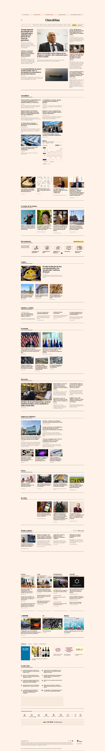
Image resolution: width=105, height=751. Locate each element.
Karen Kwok (55, 593)
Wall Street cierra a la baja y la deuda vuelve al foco (43, 190)
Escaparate (35, 643)
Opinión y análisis (27, 308)
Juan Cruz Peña (72, 197)
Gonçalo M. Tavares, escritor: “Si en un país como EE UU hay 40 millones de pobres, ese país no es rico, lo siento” (77, 516)
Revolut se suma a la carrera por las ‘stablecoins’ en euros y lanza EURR (41, 295)
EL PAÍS (68, 24)
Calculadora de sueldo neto (35, 252)
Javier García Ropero (46, 443)
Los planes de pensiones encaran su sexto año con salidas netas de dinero (27, 545)
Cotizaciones (67, 251)
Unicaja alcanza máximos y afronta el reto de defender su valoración (29, 124)
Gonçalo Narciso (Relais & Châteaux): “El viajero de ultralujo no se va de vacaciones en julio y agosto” (77, 56)
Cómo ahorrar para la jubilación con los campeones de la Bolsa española (59, 536)
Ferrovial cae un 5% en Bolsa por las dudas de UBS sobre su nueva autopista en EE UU (60, 400)
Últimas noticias (59, 748)
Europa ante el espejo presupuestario (57, 313)
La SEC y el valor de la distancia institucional (43, 313)
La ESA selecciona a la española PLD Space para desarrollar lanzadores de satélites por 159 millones (56, 459)
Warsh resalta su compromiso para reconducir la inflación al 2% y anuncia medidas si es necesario (31, 101)
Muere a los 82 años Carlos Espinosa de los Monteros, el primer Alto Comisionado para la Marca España (52, 55)
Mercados (24, 379)
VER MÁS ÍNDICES (51, 161)
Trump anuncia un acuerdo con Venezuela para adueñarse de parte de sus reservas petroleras (27, 35)
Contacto (22, 748)
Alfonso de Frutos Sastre (74, 594)
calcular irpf (24, 716)
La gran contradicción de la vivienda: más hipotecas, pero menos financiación (76, 313)
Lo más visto (25, 666)
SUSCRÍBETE (74, 25)
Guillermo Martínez (40, 518)
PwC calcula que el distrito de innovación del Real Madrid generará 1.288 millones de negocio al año (77, 32)
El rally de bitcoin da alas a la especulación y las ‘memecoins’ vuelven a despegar (52, 269)
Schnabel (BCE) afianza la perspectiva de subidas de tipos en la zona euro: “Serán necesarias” (76, 385)
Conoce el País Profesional (52, 722)
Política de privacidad (43, 748)
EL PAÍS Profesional (42, 643)
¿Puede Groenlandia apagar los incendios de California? (73, 631)
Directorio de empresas (78, 252)
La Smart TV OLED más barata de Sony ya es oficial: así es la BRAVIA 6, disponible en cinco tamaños (77, 597)
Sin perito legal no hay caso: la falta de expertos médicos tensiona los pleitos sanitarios (44, 596)
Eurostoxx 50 (61, 14)
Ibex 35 (24, 14)
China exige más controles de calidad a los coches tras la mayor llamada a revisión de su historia (53, 686)
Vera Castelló (23, 488)
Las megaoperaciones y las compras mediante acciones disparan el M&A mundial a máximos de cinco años (77, 74)
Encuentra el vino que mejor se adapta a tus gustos (57, 655)
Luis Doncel (23, 104)
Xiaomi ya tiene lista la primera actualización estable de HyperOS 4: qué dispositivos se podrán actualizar (53, 676)
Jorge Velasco (39, 598)
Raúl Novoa (55, 522)
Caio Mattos (55, 403)
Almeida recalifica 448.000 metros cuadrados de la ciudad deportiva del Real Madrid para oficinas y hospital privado (41, 367)
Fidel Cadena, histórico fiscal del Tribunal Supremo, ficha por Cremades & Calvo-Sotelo (43, 602)
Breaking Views (57, 574)
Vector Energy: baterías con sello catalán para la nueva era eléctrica (44, 485)
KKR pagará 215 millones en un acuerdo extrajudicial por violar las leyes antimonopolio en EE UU (41, 459)
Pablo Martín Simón (73, 78)
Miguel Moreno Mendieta (25, 548)
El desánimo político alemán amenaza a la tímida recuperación (52, 135)
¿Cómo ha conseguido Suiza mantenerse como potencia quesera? (27, 190)
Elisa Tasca (37, 298)
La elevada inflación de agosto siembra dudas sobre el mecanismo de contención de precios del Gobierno (31, 71)
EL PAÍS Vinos (23, 643)
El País (38, 58)
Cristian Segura (45, 354)
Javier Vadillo (23, 151)
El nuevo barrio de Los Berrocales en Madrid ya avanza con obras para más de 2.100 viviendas (76, 227)
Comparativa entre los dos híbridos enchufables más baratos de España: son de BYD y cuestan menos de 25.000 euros (31, 632)
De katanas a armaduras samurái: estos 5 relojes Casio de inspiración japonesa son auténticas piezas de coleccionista (31, 681)
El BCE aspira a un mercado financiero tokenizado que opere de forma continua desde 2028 (27, 296)
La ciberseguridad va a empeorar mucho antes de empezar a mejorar (27, 315)
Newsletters (55, 748)
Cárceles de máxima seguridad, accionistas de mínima (60, 604)
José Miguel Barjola (40, 604)
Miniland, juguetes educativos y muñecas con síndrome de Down (27, 485)
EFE (70, 403)
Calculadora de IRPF (46, 252)
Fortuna (23, 574)
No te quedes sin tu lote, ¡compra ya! (79, 655)
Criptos (23, 262)
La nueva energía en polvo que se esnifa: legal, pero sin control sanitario (44, 515)
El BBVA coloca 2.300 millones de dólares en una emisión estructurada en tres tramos (76, 399)
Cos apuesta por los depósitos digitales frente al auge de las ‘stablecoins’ (60, 190)
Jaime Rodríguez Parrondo (57, 488)
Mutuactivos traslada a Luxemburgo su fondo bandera (75, 536)
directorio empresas (61, 716)
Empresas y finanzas (28, 417)
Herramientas (26, 241)
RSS (52, 748)
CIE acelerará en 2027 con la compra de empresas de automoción (29, 148)
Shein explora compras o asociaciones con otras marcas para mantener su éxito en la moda (26, 459)
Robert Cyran (55, 599)
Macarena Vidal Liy (24, 42)
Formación (30, 643)
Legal (38, 574)
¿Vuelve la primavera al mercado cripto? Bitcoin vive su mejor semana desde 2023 (56, 296)
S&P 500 (35, 14)
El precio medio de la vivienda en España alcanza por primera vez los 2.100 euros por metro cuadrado (27, 367)
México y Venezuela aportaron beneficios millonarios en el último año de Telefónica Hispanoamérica (27, 54)
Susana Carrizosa (23, 116)
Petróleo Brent (47, 14)
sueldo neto (39, 716)
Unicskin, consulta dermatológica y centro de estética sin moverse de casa (52, 421)
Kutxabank (81, 530)
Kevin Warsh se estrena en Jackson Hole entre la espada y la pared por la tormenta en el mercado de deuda (60, 386)
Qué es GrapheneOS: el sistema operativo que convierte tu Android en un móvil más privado (77, 590)
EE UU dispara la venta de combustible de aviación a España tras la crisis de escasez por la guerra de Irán (31, 350)
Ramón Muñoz (23, 57)
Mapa (51, 748)
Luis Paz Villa (39, 488)
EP (35, 462)
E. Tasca (22, 299)
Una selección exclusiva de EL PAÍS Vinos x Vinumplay (40, 659)
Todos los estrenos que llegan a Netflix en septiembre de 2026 (76, 603)
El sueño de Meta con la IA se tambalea (59, 598)
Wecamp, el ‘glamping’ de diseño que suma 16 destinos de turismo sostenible (60, 485)
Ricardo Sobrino (56, 195)
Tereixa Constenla (72, 521)
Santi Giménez (45, 632)
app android (80, 716)
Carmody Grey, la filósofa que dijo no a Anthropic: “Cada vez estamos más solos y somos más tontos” (44, 227)
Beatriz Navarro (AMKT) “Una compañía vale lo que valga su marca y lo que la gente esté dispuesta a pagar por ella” (28, 598)
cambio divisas (54, 716)
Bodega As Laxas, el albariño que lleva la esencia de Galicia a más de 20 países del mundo (52, 112)
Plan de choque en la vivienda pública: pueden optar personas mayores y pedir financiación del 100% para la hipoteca (30, 112)
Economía (24, 328)
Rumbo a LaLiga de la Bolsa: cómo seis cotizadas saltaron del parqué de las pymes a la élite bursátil (28, 227)
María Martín (29, 42)
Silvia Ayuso (50, 354)
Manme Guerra (72, 60)
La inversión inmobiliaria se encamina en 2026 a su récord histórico (56, 366)
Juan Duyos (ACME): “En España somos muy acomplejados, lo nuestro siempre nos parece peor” (27, 590)
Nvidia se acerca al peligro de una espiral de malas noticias (60, 591)
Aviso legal (25, 748)
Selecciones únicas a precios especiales (67, 655)
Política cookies (29, 748)
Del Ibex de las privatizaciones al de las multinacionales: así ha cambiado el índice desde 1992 (36, 404)
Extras (23, 471)
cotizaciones (68, 716)
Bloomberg (22, 462)
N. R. (70, 389)
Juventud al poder (47, 631)
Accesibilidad (48, 748)
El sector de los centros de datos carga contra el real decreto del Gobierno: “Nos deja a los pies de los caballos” (31, 438)
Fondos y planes (26, 531)
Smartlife (72, 574)
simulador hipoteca (32, 716)
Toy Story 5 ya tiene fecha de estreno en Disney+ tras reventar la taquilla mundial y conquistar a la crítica (31, 676)
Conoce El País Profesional (78, 241)
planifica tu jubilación (46, 716)
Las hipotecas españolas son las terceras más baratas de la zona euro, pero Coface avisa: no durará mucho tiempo (60, 228)
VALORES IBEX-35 (46, 161)
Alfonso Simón (72, 36)
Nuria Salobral (55, 390)
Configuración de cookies (35, 748)
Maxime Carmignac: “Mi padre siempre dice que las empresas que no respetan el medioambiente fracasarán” (44, 536)
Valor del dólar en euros (74, 14)
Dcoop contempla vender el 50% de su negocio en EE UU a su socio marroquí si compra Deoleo (52, 440)
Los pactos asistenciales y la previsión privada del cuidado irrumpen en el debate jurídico (44, 590)
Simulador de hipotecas (56, 252)
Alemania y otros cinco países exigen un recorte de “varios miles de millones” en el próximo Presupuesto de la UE (52, 350)
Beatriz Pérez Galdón (24, 127)
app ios (75, 716)
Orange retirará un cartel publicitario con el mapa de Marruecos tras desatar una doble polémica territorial (52, 428)
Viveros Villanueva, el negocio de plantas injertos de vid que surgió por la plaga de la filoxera (76, 485)
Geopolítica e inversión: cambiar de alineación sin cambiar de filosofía (52, 101)
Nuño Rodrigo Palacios (62, 195)
